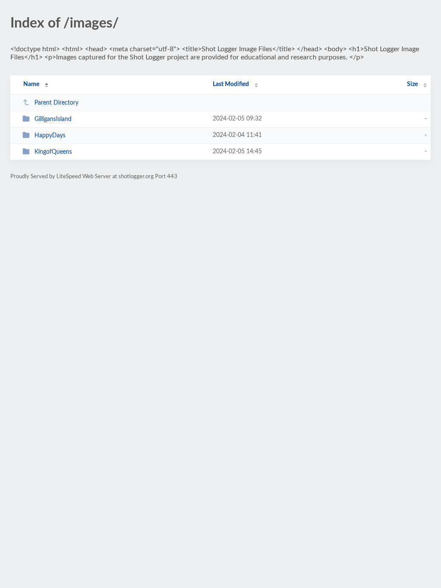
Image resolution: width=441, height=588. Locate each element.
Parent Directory (56, 103)
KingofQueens (53, 152)
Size (412, 84)
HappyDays (49, 136)
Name (31, 84)
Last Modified (231, 84)
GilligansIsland (52, 119)
